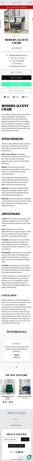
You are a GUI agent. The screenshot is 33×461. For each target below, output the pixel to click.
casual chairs (6, 307)
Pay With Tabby (16, 84)
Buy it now (16, 77)
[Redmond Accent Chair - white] (8, 402)
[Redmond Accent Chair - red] (12, 402)
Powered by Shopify (16, 459)
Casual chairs (6, 119)
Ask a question (16, 91)
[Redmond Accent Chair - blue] (3, 402)
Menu (16, 419)
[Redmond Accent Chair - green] (5, 402)
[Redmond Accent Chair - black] (10, 402)
